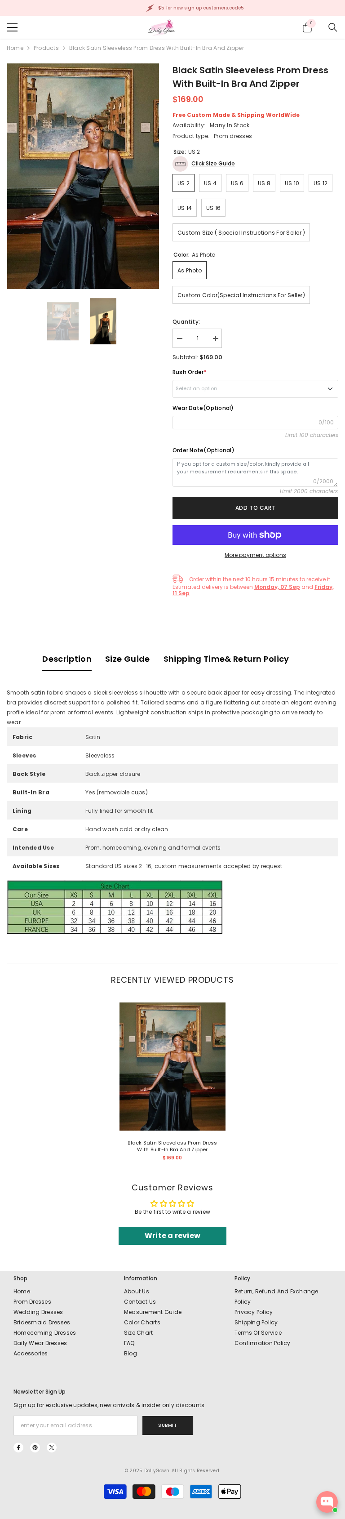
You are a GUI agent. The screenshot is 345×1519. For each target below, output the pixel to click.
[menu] (12, 27)
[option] (83, 176)
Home (15, 48)
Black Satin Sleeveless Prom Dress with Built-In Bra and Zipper (172, 1146)
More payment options (255, 555)
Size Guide (127, 658)
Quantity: (186, 321)
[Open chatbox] (327, 1502)
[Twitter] (52, 1447)
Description (67, 658)
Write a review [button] (172, 1235)
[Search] (332, 27)
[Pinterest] (35, 1447)
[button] (203, 164)
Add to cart (255, 508)
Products (46, 48)
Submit (167, 1425)
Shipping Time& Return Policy (226, 658)
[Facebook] (18, 1447)
